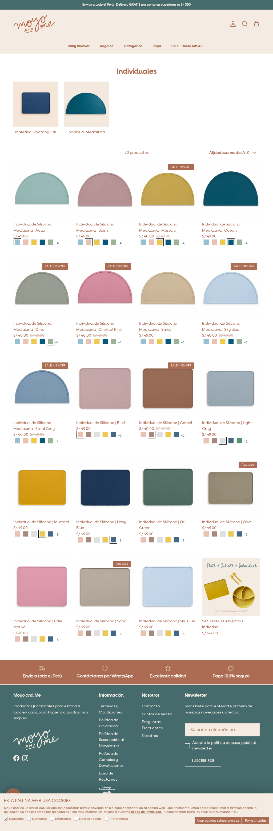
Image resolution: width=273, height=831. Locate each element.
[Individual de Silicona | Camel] (88, 434)
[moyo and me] (34, 24)
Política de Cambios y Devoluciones (111, 759)
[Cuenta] (232, 24)
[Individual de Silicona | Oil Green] (239, 440)
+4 (57, 243)
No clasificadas (90, 819)
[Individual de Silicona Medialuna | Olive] (50, 242)
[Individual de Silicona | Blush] (80, 434)
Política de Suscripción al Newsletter (111, 740)
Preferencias (119, 819)
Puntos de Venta (157, 714)
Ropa (156, 46)
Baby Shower (79, 46)
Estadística (63, 819)
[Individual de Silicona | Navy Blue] (113, 434)
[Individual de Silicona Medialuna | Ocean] (42, 242)
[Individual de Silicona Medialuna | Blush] (26, 242)
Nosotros (150, 735)
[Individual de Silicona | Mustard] (105, 434)
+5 (120, 435)
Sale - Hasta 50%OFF (188, 46)
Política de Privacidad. (145, 812)
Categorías (133, 46)
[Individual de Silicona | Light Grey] (97, 434)
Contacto (151, 706)
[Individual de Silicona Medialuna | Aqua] (17, 242)
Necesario (16, 819)
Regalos (106, 46)
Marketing (39, 819)
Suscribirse (203, 761)
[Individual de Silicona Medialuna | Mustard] (34, 242)
